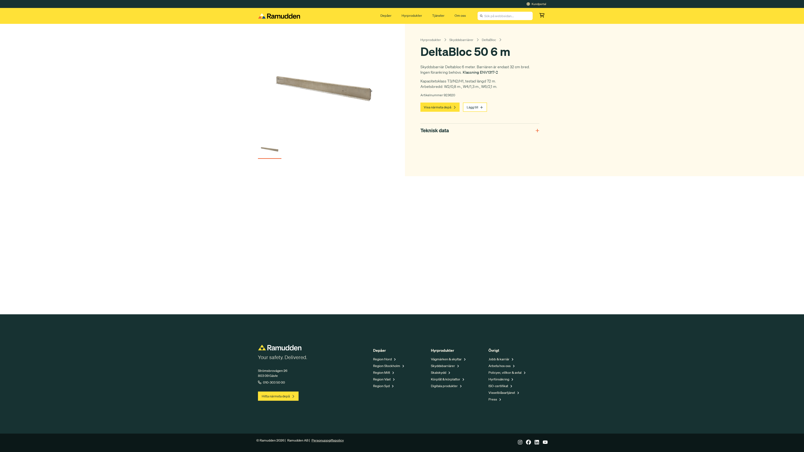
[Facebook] (528, 443)
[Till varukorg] (542, 16)
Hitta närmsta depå (276, 396)
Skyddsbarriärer (461, 40)
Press (493, 399)
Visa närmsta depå (437, 107)
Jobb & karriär (499, 359)
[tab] (269, 148)
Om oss (460, 15)
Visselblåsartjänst (502, 392)
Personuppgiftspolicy (328, 440)
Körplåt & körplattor (446, 379)
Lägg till (472, 107)
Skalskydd (439, 372)
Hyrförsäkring (499, 379)
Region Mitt (382, 372)
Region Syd (381, 386)
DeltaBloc (489, 40)
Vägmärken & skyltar (446, 359)
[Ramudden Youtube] (545, 443)
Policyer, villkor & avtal (505, 372)
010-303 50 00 (274, 382)
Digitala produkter (444, 386)
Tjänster (438, 15)
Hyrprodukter (412, 15)
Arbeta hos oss (499, 366)
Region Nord (382, 359)
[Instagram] (520, 443)
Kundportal (539, 4)
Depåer (386, 15)
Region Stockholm (387, 366)
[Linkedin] (536, 443)
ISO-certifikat (498, 386)
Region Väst (382, 379)
